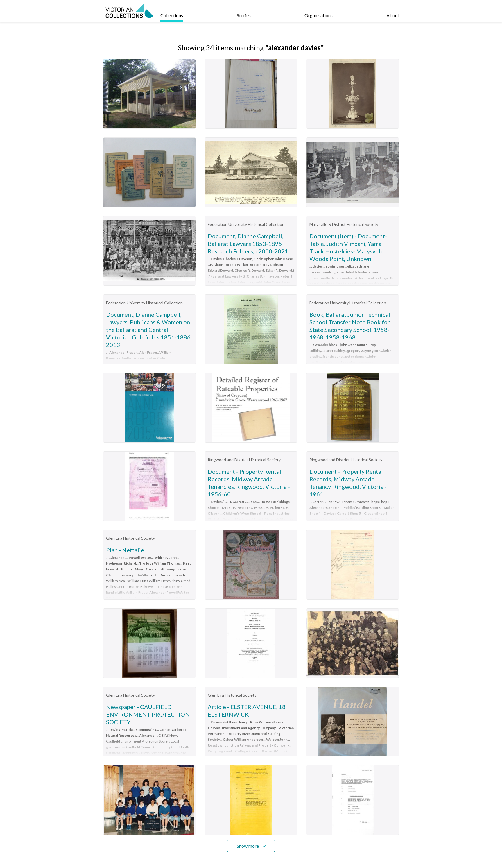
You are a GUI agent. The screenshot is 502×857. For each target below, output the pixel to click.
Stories (244, 15)
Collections (171, 15)
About (392, 15)
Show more (248, 846)
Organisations (318, 15)
